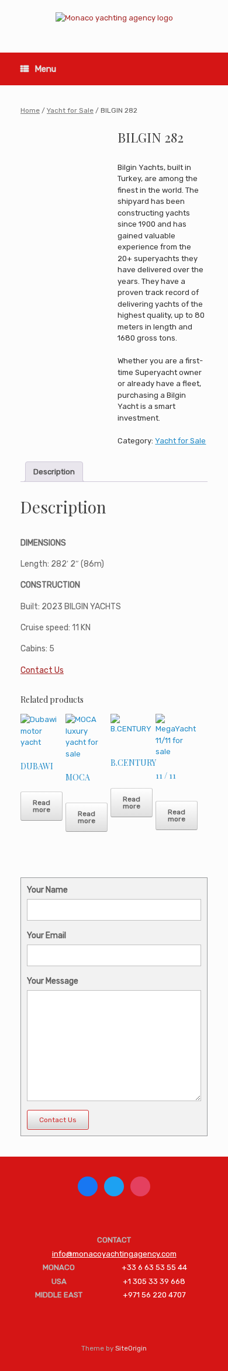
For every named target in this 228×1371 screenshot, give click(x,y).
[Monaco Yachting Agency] (114, 17)
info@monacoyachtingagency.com (114, 1253)
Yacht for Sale (70, 110)
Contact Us (42, 670)
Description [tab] (54, 471)
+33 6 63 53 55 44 (154, 1267)
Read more (41, 806)
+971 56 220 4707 (154, 1294)
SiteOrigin (131, 1348)
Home (30, 110)
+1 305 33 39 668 (154, 1281)
